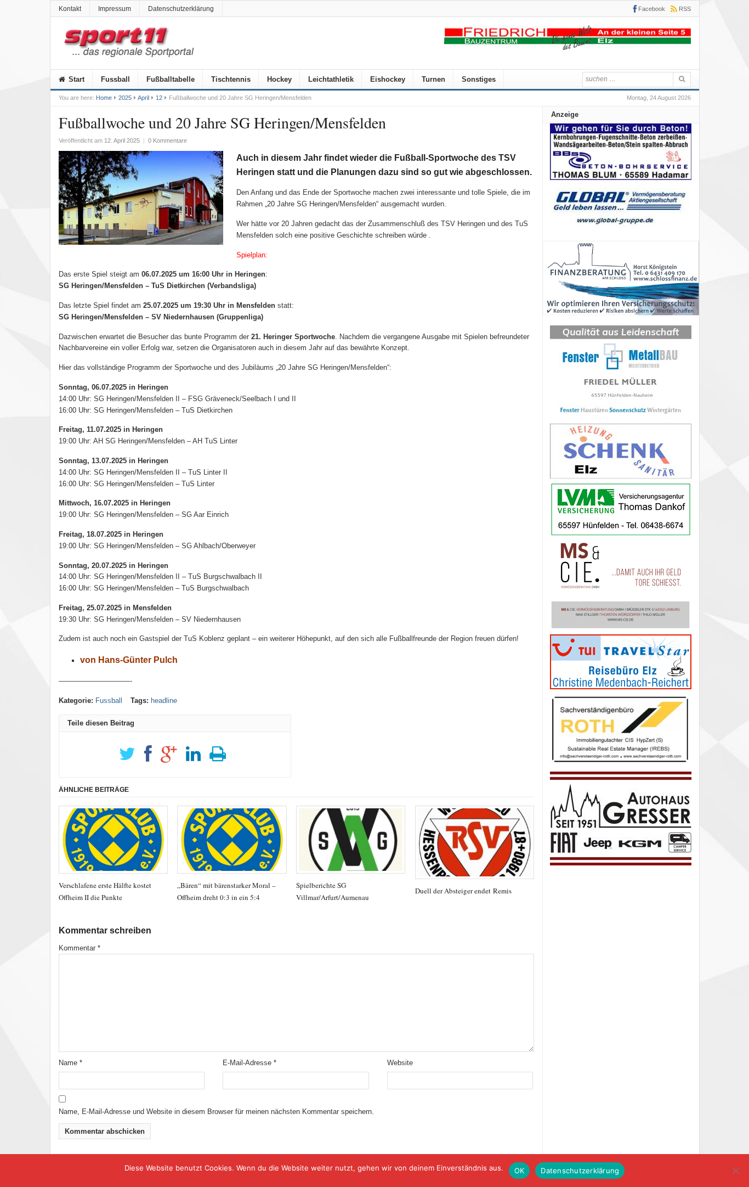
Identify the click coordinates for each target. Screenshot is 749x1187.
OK (519, 1170)
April (143, 97)
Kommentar (79, 948)
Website (400, 1063)
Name (70, 1063)
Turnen (433, 79)
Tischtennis (231, 79)
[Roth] (620, 765)
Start (75, 79)
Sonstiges (479, 79)
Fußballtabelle (170, 79)
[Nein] (735, 1170)
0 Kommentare (167, 140)
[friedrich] (567, 47)
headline (164, 700)
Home (104, 97)
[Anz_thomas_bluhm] (620, 177)
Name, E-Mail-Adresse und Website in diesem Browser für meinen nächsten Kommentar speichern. (216, 1111)
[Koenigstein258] (621, 319)
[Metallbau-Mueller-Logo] (620, 417)
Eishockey (387, 79)
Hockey (279, 79)
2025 (125, 97)
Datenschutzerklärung (181, 9)
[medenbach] (620, 687)
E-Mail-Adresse (249, 1063)
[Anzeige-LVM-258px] (620, 534)
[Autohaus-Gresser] (620, 863)
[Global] (620, 228)
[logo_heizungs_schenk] (620, 476)
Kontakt (70, 9)
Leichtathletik (331, 79)
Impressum (114, 9)
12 (159, 97)
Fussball (115, 79)
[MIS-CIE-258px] (620, 628)
